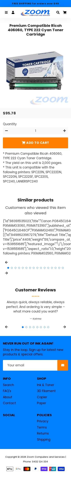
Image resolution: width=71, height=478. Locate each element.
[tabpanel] (35, 308)
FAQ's (7, 391)
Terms (42, 427)
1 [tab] (8, 268)
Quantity (10, 124)
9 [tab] (37, 268)
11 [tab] (45, 268)
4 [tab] (19, 268)
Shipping (43, 439)
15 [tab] (59, 268)
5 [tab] (23, 268)
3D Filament (46, 391)
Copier (42, 397)
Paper (41, 403)
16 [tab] (63, 268)
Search (8, 385)
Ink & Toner (45, 385)
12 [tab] (48, 268)
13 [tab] (52, 268)
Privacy (42, 421)
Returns (43, 433)
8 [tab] (34, 268)
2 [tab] (12, 268)
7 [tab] (30, 268)
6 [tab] (26, 268)
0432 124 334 (40, 461)
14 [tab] (55, 268)
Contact (9, 403)
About (7, 397)
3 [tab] (15, 268)
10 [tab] (41, 268)
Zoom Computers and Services (46, 457)
